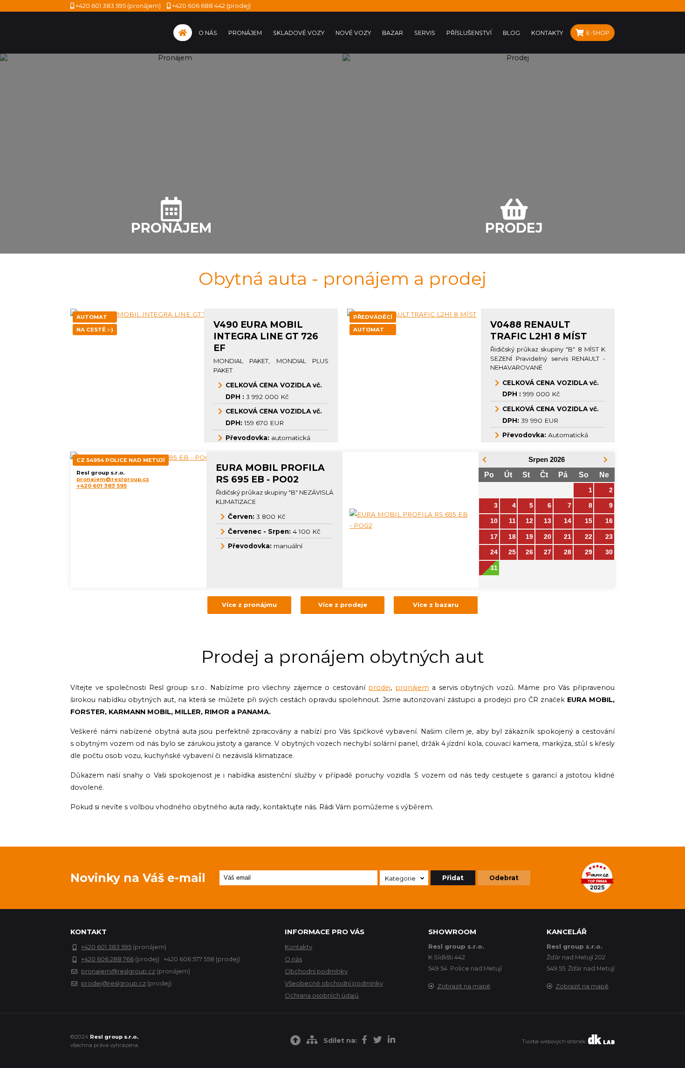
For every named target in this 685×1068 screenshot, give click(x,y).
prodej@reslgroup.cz (113, 983)
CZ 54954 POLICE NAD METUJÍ (120, 460)
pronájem (412, 687)
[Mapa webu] (312, 1041)
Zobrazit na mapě (463, 986)
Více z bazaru (436, 604)
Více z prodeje (342, 604)
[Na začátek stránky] (295, 1042)
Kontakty (298, 947)
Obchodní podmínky (316, 971)
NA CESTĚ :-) (94, 329)
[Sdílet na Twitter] (377, 1041)
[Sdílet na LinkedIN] (391, 1041)
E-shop (597, 32)
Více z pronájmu (249, 604)
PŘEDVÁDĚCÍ (372, 317)
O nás (293, 959)
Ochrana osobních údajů (322, 995)
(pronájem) (118, 5)
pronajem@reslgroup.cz (112, 479)
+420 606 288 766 (107, 959)
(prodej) (211, 5)
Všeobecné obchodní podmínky (334, 983)
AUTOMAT (91, 317)
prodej (379, 687)
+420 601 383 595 (101, 485)
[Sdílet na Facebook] (364, 1041)
